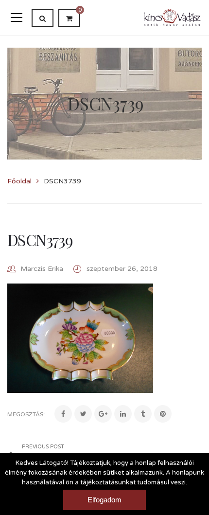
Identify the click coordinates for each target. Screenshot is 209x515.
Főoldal (19, 181)
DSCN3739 (39, 239)
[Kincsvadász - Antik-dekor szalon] (172, 17)
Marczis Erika (41, 269)
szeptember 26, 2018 (122, 269)
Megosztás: (26, 414)
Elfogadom (104, 500)
